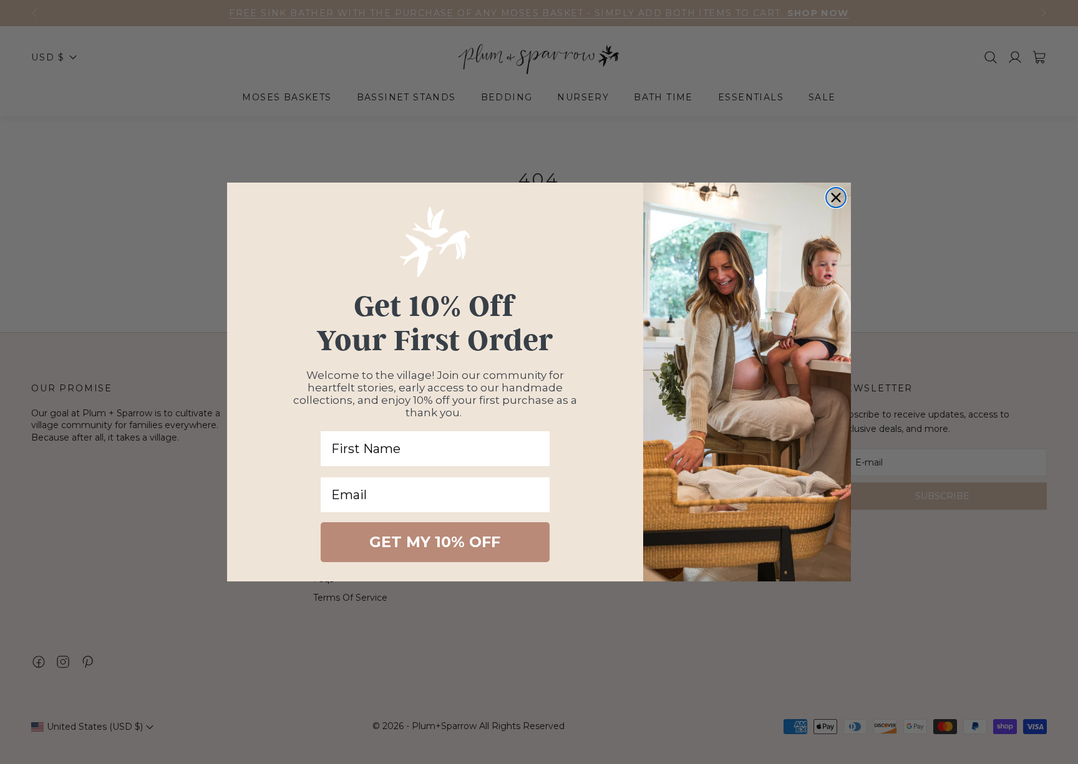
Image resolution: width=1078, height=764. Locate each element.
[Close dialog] (836, 198)
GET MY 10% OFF (434, 542)
